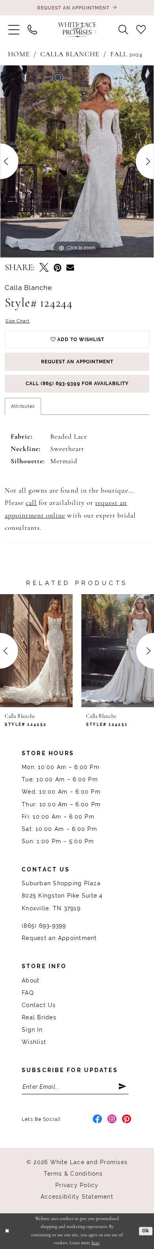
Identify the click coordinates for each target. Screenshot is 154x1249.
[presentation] (36, 651)
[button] (13, 29)
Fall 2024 (126, 54)
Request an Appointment (77, 362)
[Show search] (123, 29)
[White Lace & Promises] (77, 29)
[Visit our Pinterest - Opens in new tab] (126, 1119)
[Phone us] (32, 29)
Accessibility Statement (77, 1196)
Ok (145, 1231)
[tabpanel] (77, 161)
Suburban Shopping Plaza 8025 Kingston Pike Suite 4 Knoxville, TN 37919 (62, 895)
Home (19, 54)
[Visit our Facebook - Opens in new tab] (97, 1119)
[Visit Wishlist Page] (141, 29)
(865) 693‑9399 (44, 926)
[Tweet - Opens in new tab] (44, 268)
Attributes (23, 406)
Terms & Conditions (73, 1173)
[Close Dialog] (7, 1231)
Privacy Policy (76, 1185)
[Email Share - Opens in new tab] (70, 268)
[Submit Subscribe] (123, 1086)
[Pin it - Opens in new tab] (58, 268)
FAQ (28, 993)
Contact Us (39, 1005)
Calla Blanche (70, 54)
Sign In (32, 1029)
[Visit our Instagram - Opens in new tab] (112, 1119)
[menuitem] (13, 29)
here (96, 1243)
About (30, 980)
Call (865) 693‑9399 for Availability (77, 383)
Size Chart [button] (18, 321)
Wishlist (34, 1042)
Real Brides (39, 1017)
